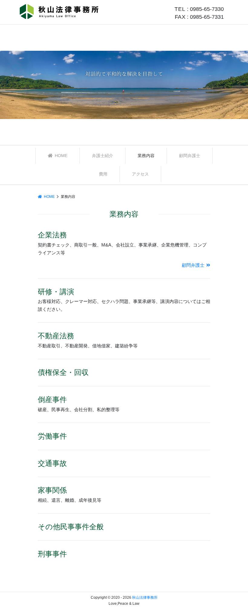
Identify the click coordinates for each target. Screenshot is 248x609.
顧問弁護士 (189, 155)
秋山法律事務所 (145, 597)
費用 (103, 174)
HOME (60, 155)
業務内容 (146, 155)
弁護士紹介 (102, 155)
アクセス (140, 174)
